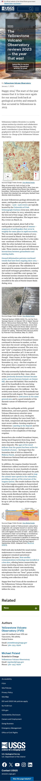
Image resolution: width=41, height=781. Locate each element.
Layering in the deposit (22, 426)
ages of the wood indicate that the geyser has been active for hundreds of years (20, 447)
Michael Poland (11, 653)
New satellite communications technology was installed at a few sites (20, 559)
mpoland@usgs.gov (15, 662)
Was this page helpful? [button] (22, 779)
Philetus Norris (8, 455)
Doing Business (8, 724)
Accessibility (7, 679)
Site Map (5, 697)
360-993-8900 (14, 664)
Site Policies (6, 688)
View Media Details (28, 182)
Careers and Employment (12, 719)
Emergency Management (11, 728)
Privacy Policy (7, 692)
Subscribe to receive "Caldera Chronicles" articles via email (20, 66)
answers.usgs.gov (9, 774)
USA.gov (5, 710)
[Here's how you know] (20, 2)
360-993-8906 (14, 645)
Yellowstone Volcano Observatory (17, 83)
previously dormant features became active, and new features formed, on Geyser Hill (20, 379)
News (10, 26)
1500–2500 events (20, 205)
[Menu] (37, 9)
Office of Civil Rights (10, 733)
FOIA (4, 684)
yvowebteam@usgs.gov (17, 643)
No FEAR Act (7, 706)
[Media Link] (20, 161)
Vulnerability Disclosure (11, 715)
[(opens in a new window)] (4, 764)
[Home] (8, 11)
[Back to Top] (33, 773)
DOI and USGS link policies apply (15, 701)
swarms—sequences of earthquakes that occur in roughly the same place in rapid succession (19, 229)
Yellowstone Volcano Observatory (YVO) (14, 629)
